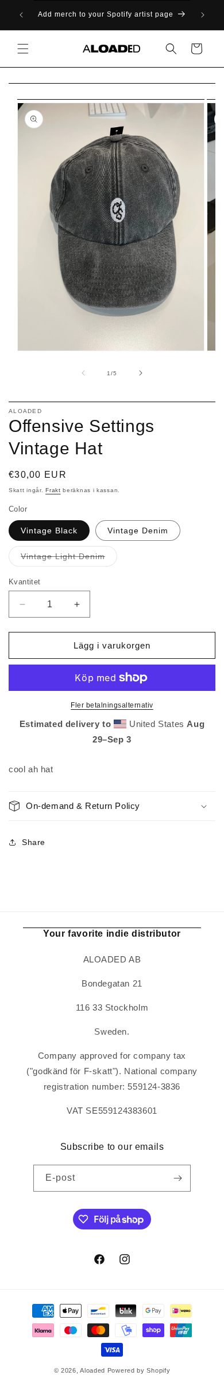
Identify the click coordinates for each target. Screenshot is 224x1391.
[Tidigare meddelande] (21, 14)
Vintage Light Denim (69, 559)
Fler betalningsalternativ (112, 705)
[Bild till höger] (141, 373)
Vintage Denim (137, 530)
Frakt (53, 490)
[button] (23, 48)
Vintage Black (49, 530)
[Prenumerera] (177, 1178)
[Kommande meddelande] (202, 14)
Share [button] (33, 842)
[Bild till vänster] (83, 373)
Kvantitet (25, 581)
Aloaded (92, 1370)
